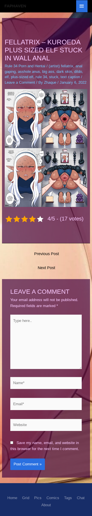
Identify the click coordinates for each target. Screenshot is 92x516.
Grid (25, 498)
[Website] (46, 426)
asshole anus (29, 71)
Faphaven (15, 6)
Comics (52, 498)
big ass (48, 71)
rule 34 (41, 77)
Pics (38, 498)
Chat (81, 498)
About (46, 505)
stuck (53, 77)
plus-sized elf (22, 77)
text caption (70, 77)
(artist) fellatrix (61, 66)
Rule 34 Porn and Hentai (25, 66)
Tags (68, 498)
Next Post (46, 268)
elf (7, 77)
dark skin (64, 71)
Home (12, 498)
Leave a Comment (20, 82)
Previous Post (46, 254)
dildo (78, 71)
